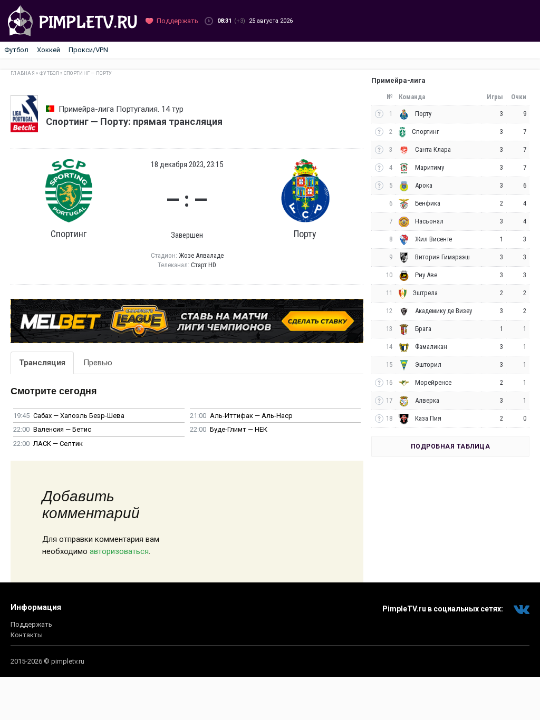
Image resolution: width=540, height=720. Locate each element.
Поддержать (31, 624)
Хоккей (48, 50)
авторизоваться (119, 551)
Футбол (16, 50)
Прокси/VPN (88, 50)
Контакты (27, 635)
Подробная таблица (450, 446)
